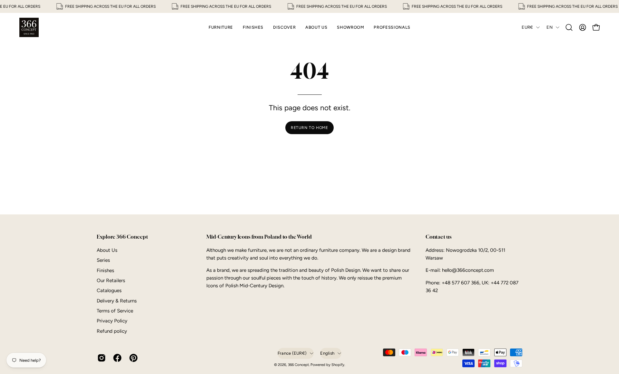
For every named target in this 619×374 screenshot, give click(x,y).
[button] (569, 27)
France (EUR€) (292, 353)
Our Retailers (111, 280)
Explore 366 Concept (122, 237)
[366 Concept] (29, 27)
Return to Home (310, 127)
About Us (107, 250)
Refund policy (112, 331)
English (327, 353)
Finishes (105, 270)
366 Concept (298, 364)
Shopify (337, 364)
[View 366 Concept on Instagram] (100, 358)
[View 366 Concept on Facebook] (116, 358)
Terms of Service (115, 311)
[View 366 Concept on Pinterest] (132, 358)
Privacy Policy (112, 321)
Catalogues (109, 290)
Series (103, 260)
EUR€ (527, 27)
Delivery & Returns (117, 301)
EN (549, 27)
